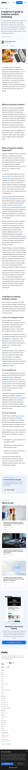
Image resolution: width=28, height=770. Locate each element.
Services (3, 674)
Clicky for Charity (5, 684)
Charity (2, 728)
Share (12, 45)
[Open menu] (25, 2)
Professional (3, 720)
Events (2, 691)
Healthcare (3, 730)
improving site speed (19, 397)
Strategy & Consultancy (6, 708)
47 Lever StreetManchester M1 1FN (5, 740)
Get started (19, 2)
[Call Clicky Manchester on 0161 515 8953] (13, 2)
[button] (3, 46)
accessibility (10, 377)
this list (9, 345)
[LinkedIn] (2, 667)
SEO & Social (3, 700)
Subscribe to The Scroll (15, 642)
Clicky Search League (5, 689)
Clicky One (3, 676)
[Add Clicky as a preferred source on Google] (9, 490)
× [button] (26, 751)
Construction (4, 716)
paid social (5, 176)
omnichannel (21, 416)
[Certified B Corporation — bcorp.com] (8, 2)
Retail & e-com (4, 713)
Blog (2, 8)
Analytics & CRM (4, 706)
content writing (6, 178)
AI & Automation (4, 704)
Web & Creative (4, 702)
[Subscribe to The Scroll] (7, 46)
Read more (3, 761)
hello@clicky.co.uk (5, 735)
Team (2, 680)
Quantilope (5, 196)
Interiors (3, 714)
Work (2, 678)
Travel (2, 718)
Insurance (3, 726)
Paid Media (3, 698)
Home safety (3, 724)
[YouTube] (8, 667)
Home (2, 672)
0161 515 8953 (4, 737)
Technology (3, 722)
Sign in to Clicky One (6, 744)
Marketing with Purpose (15, 359)
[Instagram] (5, 667)
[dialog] (14, 760)
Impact (2, 682)
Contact (3, 693)
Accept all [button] (7, 763)
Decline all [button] (20, 763)
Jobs (2, 686)
